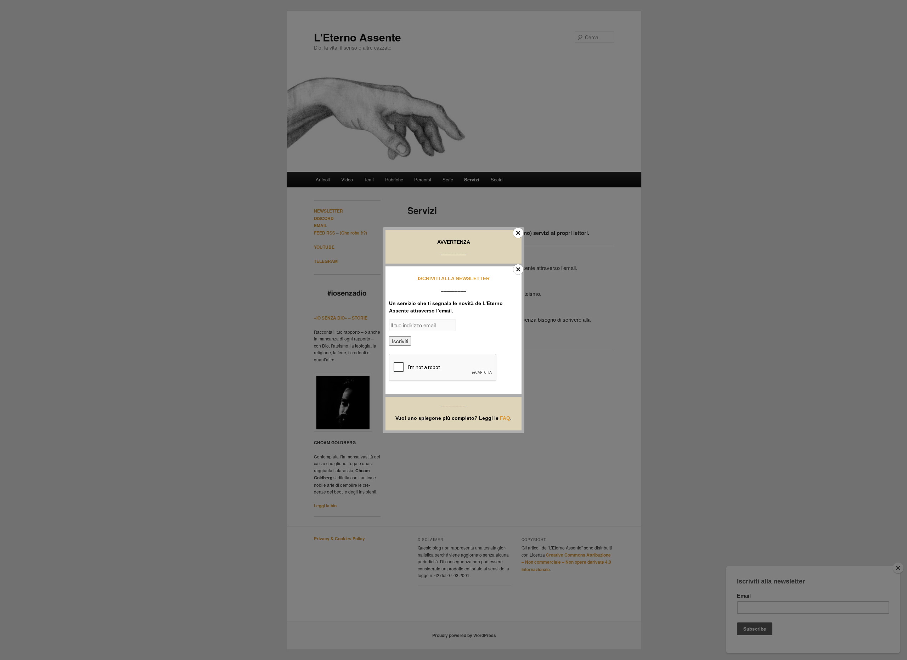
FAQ (505, 418)
